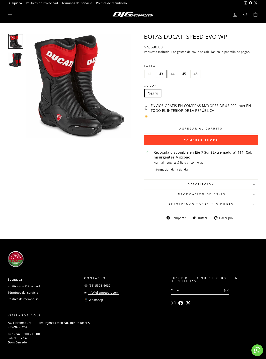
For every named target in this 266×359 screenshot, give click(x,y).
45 (184, 73)
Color (150, 85)
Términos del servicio (77, 3)
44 (173, 73)
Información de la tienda (171, 169)
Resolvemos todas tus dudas (200, 204)
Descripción (201, 184)
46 (196, 73)
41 (150, 73)
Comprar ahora (201, 140)
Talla (150, 66)
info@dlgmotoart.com (103, 292)
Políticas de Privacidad (42, 3)
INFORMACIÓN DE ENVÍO (201, 194)
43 (161, 73)
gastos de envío (188, 52)
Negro (153, 93)
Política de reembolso (111, 3)
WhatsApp (96, 300)
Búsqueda (15, 3)
